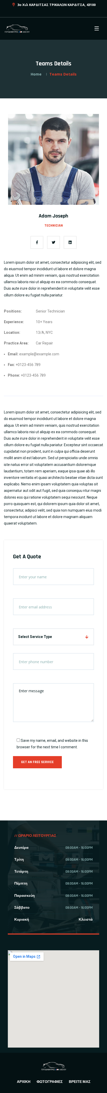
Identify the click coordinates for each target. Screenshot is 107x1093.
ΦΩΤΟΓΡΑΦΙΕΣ (50, 1082)
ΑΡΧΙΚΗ (23, 1082)
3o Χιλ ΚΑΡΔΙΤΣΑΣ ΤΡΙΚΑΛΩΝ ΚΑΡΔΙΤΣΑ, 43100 (56, 4)
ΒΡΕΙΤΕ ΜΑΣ (79, 1082)
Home (36, 74)
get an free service (37, 762)
